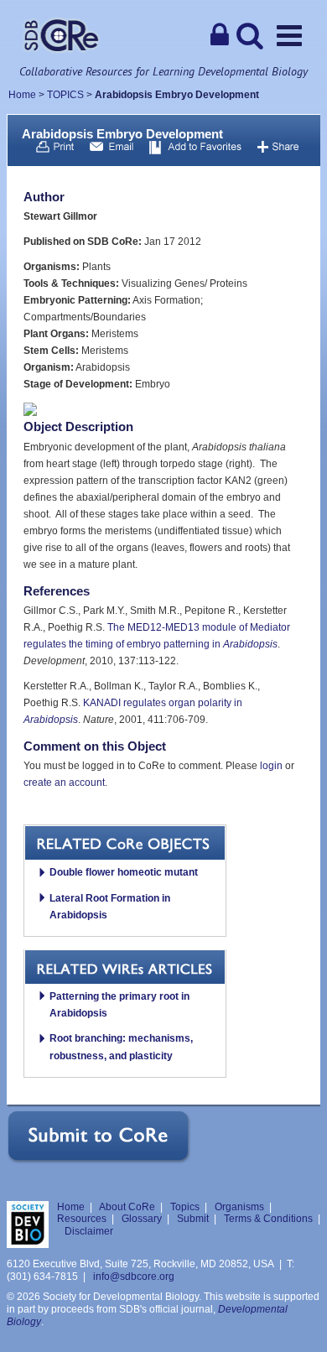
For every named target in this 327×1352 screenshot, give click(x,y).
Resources (81, 1219)
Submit (193, 1219)
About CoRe (127, 1207)
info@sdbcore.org (133, 1276)
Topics (185, 1207)
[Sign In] (219, 35)
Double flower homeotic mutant (123, 872)
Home (22, 95)
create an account (64, 782)
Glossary (142, 1219)
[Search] (249, 35)
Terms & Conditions (268, 1219)
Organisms (239, 1207)
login (271, 766)
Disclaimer (89, 1231)
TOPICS (65, 95)
